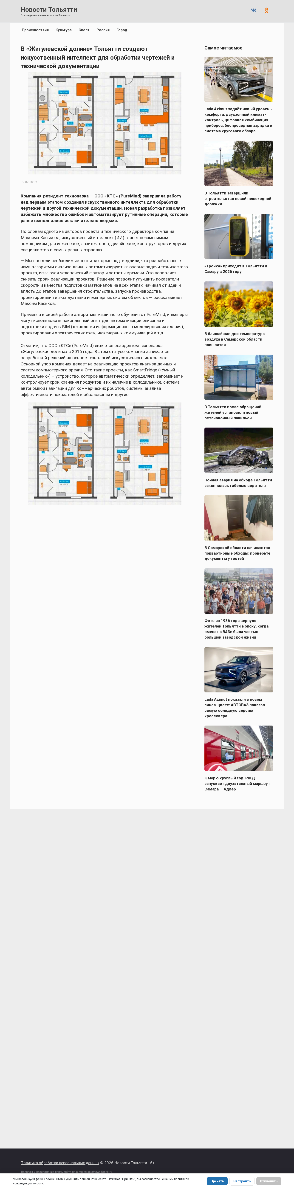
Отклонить (268, 1181)
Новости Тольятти (49, 9)
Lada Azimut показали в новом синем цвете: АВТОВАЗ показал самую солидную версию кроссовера (234, 707)
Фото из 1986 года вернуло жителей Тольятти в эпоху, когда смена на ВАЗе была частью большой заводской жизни (236, 628)
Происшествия (35, 30)
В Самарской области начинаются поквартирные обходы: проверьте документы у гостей (237, 553)
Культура (64, 30)
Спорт (84, 30)
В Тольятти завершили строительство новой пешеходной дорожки (237, 198)
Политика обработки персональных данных (60, 1162)
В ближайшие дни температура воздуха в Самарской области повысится (234, 339)
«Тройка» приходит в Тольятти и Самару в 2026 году (235, 269)
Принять (217, 1181)
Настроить (242, 1181)
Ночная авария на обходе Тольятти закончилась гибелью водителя (238, 482)
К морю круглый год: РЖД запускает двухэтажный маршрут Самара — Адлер (237, 783)
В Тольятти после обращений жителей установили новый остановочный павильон (232, 412)
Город (121, 30)
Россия (103, 30)
